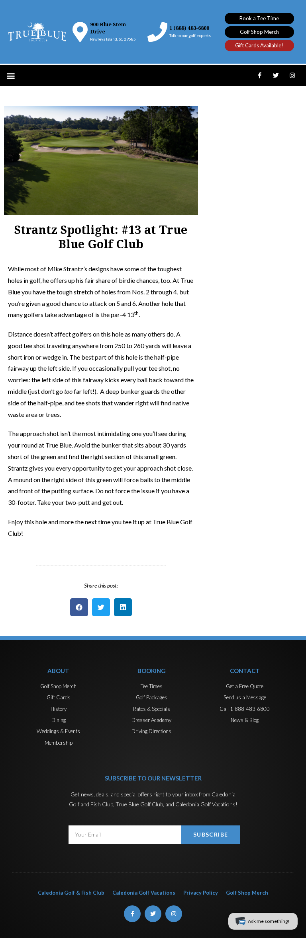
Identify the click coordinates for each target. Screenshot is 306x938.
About (58, 670)
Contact (245, 670)
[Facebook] (260, 76)
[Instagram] (292, 76)
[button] (259, 18)
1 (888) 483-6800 (189, 28)
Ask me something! (269, 921)
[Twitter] (276, 76)
